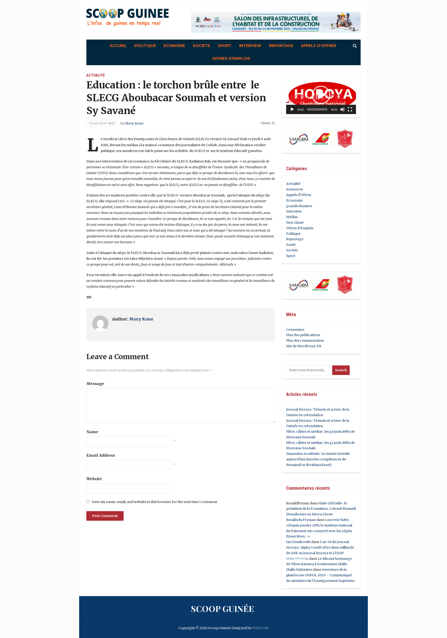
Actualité (95, 75)
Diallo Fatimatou (299, 569)
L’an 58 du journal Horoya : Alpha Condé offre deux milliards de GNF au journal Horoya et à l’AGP (320, 547)
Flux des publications (303, 335)
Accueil (118, 46)
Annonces (294, 189)
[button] (321, 95)
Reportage (281, 46)
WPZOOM (260, 628)
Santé (290, 245)
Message (95, 383)
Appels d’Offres (318, 46)
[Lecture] (292, 109)
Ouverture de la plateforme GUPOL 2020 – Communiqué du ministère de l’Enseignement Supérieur (320, 575)
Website (94, 478)
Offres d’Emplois (231, 58)
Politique (145, 46)
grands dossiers (299, 206)
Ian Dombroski (298, 542)
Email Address (100, 455)
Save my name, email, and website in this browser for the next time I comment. (155, 502)
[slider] (317, 109)
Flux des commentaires (305, 340)
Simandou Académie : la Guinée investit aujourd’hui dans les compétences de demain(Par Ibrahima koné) (317, 459)
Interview (250, 46)
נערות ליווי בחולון (297, 559)
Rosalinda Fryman (301, 520)
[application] (321, 95)
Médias (292, 217)
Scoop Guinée (222, 608)
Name (92, 431)
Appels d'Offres (298, 195)
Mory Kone (134, 123)
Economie (174, 46)
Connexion (295, 329)
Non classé (295, 222)
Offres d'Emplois (299, 228)
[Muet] (342, 109)
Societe (201, 46)
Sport (224, 46)
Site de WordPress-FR (303, 346)
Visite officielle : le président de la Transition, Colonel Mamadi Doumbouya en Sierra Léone (321, 508)
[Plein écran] (350, 109)
